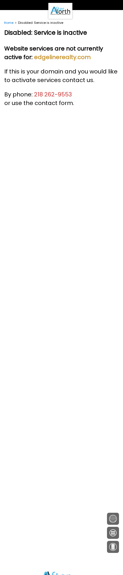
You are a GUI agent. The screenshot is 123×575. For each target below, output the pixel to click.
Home (8, 22)
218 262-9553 (53, 94)
